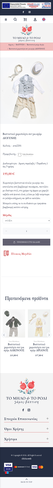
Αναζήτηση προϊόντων (11, 15)
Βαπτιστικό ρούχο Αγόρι (35, 44)
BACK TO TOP (26, 482)
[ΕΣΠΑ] (26, 5)
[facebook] (23, 12)
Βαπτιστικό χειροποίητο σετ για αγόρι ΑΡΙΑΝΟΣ (39, 347)
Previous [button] (2, 90)
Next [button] (50, 90)
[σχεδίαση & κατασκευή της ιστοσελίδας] (26, 458)
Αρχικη (11, 44)
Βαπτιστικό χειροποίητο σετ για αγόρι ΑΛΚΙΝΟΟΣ (14, 347)
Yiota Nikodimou (14, 341)
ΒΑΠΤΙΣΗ (20, 44)
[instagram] (29, 12)
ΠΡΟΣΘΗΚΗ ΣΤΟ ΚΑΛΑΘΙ (28, 242)
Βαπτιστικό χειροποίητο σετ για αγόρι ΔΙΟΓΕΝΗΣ (27, 48)
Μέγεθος (7, 215)
